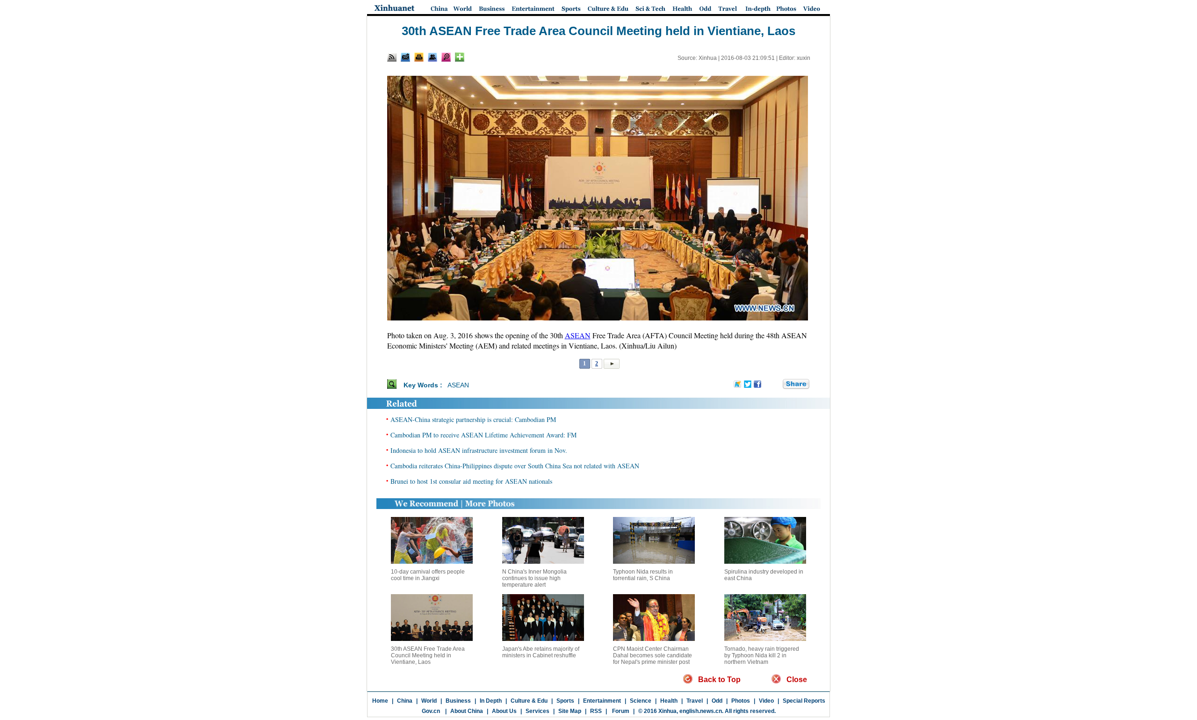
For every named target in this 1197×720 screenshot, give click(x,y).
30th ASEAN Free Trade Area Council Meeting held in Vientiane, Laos (428, 655)
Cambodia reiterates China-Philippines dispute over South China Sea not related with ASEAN (514, 465)
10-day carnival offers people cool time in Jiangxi (428, 575)
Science (640, 701)
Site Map (569, 711)
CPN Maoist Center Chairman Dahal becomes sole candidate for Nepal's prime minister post (652, 655)
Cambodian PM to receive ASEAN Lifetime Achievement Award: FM (483, 434)
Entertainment (602, 701)
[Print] (419, 57)
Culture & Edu (529, 701)
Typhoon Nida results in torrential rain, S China (643, 575)
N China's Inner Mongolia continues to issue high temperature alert (534, 578)
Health (669, 701)
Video (766, 701)
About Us (504, 711)
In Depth (491, 701)
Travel (694, 701)
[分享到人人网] (776, 384)
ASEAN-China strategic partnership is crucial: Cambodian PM (473, 419)
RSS (596, 711)
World (429, 701)
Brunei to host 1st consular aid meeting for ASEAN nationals (471, 481)
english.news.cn (700, 711)
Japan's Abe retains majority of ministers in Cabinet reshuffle (540, 652)
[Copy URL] (432, 57)
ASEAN (578, 335)
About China (466, 711)
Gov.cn (431, 711)
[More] (459, 57)
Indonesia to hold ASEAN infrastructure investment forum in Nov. (478, 450)
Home (380, 701)
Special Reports (804, 701)
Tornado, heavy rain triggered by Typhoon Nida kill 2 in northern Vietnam (761, 655)
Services (537, 711)
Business (458, 701)
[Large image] (446, 57)
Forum (620, 711)
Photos (740, 701)
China (404, 701)
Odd (717, 701)
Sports (565, 701)
